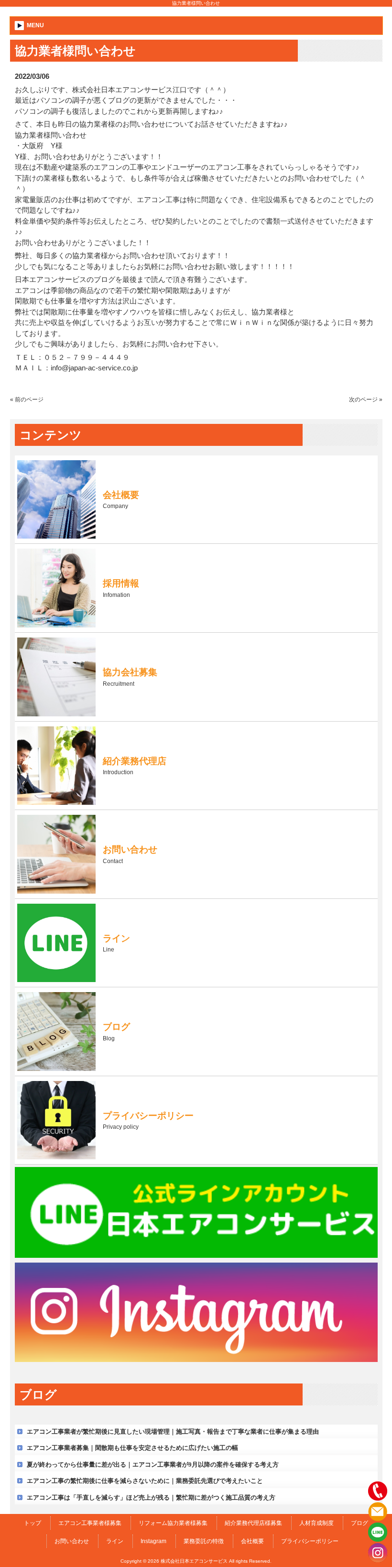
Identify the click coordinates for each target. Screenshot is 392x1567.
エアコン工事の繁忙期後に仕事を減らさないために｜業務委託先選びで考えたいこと (145, 1480)
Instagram (153, 1541)
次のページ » (365, 399)
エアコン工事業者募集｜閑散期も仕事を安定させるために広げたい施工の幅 (132, 1447)
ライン (114, 1541)
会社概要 (252, 1541)
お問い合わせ (71, 1541)
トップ (32, 1523)
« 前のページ (27, 399)
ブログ (359, 1523)
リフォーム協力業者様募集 (173, 1523)
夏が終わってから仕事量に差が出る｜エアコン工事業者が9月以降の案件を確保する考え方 (153, 1464)
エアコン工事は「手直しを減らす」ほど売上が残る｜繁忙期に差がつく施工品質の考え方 (151, 1497)
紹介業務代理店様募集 (253, 1523)
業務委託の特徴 (204, 1541)
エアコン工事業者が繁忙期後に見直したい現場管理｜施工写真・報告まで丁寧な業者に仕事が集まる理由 (173, 1431)
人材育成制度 (316, 1523)
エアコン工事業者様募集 (89, 1523)
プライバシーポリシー (309, 1541)
